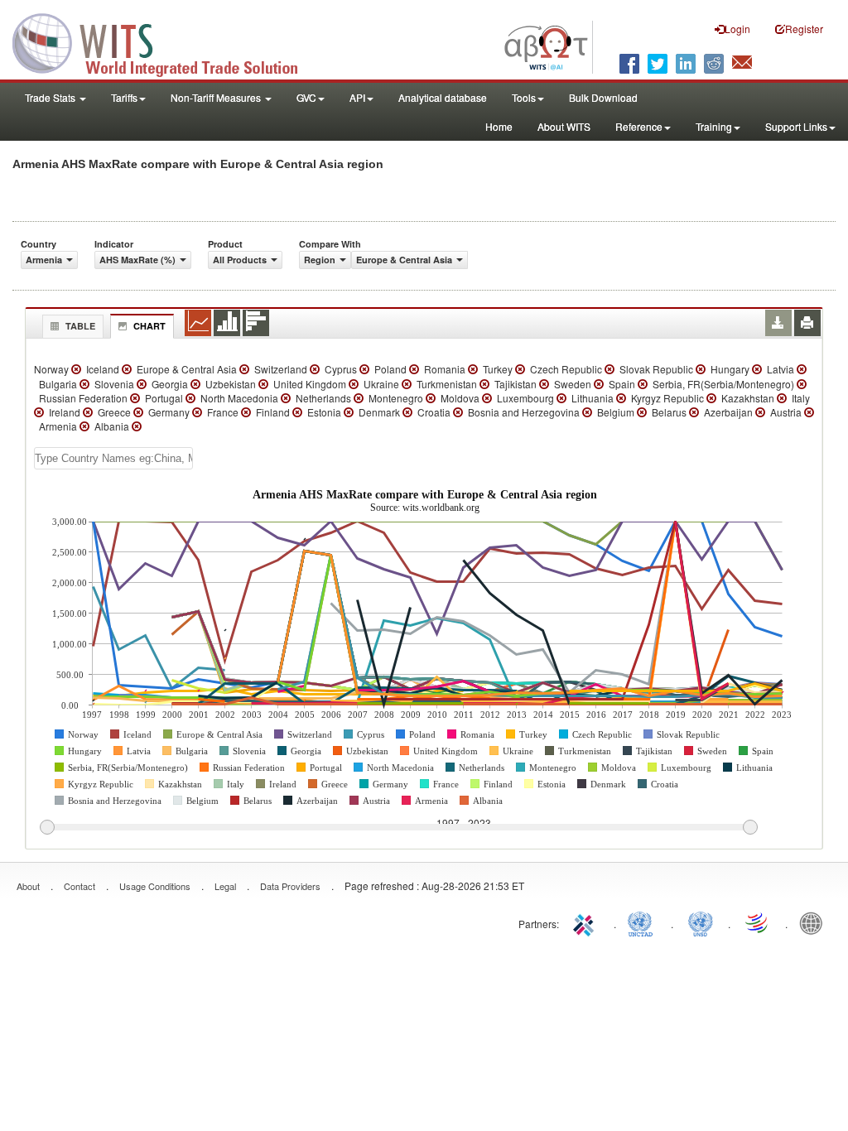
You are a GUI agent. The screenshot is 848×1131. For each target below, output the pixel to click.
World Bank (814, 922)
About (28, 886)
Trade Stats (51, 97)
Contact (79, 886)
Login (737, 29)
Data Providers (290, 886)
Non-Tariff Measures (217, 97)
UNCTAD (643, 922)
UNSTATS (700, 922)
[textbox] (113, 458)
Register (804, 29)
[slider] (398, 828)
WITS (165, 41)
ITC (586, 922)
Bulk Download (603, 97)
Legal (225, 886)
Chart (149, 326)
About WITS (563, 126)
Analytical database (442, 97)
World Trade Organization (757, 922)
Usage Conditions (154, 886)
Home (499, 126)
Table (80, 326)
